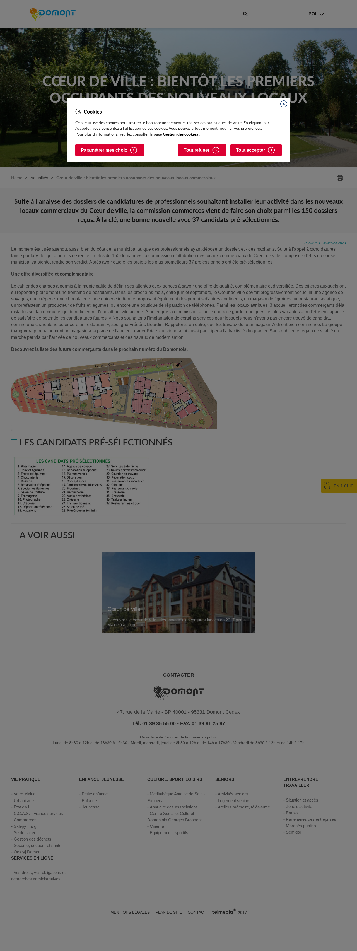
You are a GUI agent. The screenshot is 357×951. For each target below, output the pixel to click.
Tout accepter (250, 150)
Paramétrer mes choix (104, 150)
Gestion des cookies (181, 134)
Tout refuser (196, 150)
